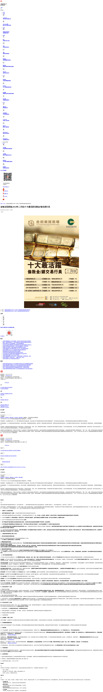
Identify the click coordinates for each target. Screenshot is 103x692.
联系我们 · (2, 417)
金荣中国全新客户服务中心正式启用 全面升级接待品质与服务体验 (17, 364)
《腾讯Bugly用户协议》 (12, 643)
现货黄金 (2, 399)
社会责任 (2, 388)
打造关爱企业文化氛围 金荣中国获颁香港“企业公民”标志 (15, 353)
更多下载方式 (6, 186)
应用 (2, 464)
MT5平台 (2, 407)
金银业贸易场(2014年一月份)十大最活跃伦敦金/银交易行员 (17, 311)
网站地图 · (21, 417)
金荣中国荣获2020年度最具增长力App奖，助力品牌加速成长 (15, 348)
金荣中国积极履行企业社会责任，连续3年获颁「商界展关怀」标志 (17, 356)
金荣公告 (7, 387)
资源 (2, 453)
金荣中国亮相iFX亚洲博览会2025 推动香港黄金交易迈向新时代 (16, 366)
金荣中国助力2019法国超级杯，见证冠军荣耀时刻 (13, 343)
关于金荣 (2, 387)
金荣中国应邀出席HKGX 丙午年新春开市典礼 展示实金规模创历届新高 (18, 363)
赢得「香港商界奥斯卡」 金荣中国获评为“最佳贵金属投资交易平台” (17, 342)
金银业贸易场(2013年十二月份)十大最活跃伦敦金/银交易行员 (17, 309)
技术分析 (10, 393)
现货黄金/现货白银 (6, 461)
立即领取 (2, 416)
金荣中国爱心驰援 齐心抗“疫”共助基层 (11, 354)
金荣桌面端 (10, 467)
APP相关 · (16, 417)
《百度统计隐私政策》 (12, 634)
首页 (1, 203)
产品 (2, 458)
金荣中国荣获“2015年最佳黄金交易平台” (11, 358)
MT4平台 (6, 406)
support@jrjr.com (8, 375)
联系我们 (6, 388)
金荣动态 (10, 387)
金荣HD (6, 404)
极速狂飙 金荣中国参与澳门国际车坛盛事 (11, 351)
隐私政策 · (12, 417)
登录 (1, 170)
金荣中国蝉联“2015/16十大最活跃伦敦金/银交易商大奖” (14, 349)
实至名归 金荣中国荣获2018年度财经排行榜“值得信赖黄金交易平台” (17, 344)
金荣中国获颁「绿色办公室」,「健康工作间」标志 (13, 357)
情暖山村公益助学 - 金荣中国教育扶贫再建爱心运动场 (14, 347)
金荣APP (2, 404)
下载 (1, 7)
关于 (4, 203)
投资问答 (2, 394)
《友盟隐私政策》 (11, 639)
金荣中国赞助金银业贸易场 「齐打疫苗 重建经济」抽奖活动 (15, 346)
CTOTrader (7, 407)
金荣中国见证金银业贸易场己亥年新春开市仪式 (13, 352)
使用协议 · (7, 417)
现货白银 (6, 399)
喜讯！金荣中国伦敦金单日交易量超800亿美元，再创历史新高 (16, 367)
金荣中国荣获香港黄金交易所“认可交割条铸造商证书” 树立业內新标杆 (18, 368)
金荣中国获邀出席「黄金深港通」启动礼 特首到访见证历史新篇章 (17, 341)
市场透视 (7, 393)
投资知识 (2, 393)
